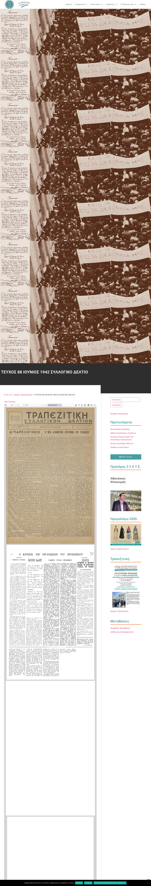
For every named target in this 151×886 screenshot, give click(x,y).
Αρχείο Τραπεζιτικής (119, 611)
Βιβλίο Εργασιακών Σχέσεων (123, 433)
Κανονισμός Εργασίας (120, 429)
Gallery (142, 4)
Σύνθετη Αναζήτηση (119, 414)
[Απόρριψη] (147, 883)
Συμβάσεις (110, 4)
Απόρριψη (88, 883)
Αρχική (68, 4)
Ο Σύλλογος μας (127, 4)
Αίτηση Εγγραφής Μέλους (121, 443)
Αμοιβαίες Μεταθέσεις (120, 628)
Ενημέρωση (80, 4)
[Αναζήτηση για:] (125, 399)
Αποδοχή (79, 883)
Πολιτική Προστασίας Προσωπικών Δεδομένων (110, 883)
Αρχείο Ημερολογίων (119, 549)
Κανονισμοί (95, 4)
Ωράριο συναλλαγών (119, 447)
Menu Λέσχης (127, 457)
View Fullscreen (9, 402)
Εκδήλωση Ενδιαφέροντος (122, 632)
